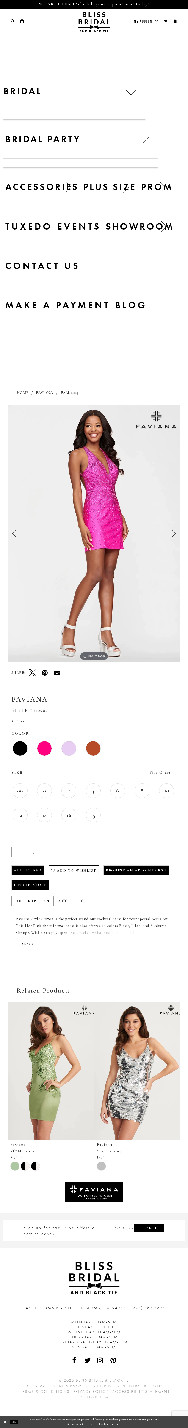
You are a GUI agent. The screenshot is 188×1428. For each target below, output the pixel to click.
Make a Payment (71, 1385)
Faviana (44, 393)
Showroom (95, 1396)
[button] (13, 21)
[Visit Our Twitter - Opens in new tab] (87, 1360)
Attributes (73, 901)
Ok (14, 1422)
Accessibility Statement (141, 1391)
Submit (149, 1228)
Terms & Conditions (44, 1391)
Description (32, 901)
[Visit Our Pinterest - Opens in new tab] (113, 1360)
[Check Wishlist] (166, 21)
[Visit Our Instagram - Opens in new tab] (100, 1360)
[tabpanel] (94, 533)
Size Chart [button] (160, 772)
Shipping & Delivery (117, 1385)
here (118, 1424)
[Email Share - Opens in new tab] (57, 672)
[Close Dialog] (5, 1421)
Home (22, 393)
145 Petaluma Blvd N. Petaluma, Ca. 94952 (75, 1307)
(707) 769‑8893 (148, 1307)
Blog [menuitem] (131, 305)
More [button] (28, 944)
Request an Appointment (136, 870)
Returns (153, 1385)
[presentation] (51, 1071)
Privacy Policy (90, 1391)
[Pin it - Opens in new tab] (44, 672)
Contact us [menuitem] (42, 266)
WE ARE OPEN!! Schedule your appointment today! (94, 4)
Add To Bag (28, 870)
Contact (37, 1385)
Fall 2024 (69, 393)
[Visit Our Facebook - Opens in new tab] (74, 1360)
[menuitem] (146, 21)
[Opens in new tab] (94, 1191)
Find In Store (30, 885)
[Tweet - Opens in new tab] (32, 672)
